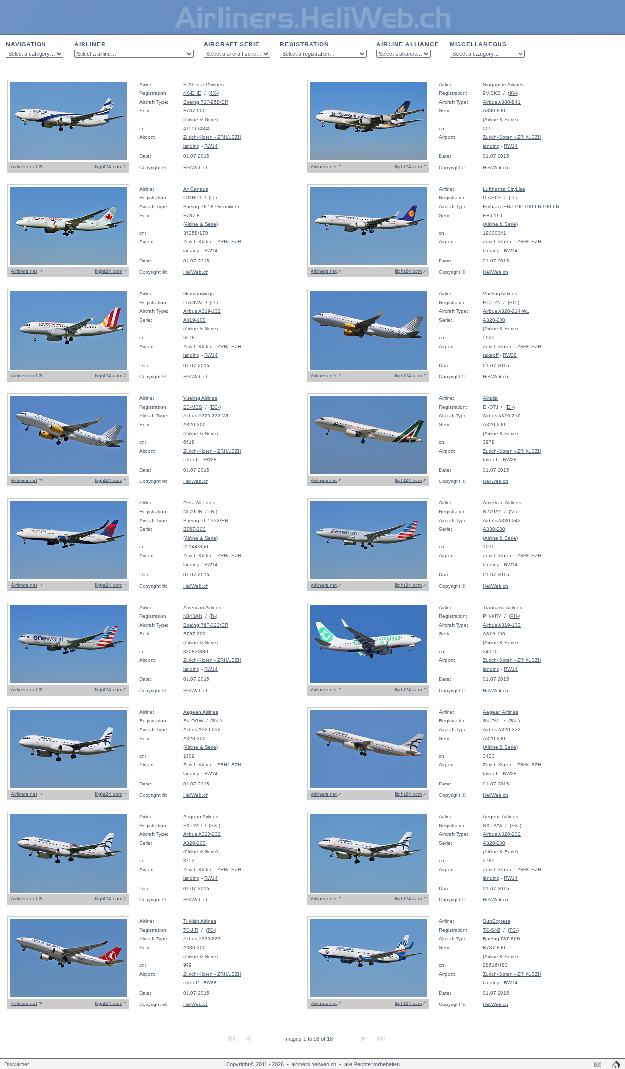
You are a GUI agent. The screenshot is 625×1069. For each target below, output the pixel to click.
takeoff (491, 355)
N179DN (192, 511)
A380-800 (494, 110)
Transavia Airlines (502, 607)
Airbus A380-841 (502, 102)
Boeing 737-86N (501, 938)
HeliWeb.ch (195, 167)
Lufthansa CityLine (504, 189)
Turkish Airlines (199, 921)
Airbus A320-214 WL (506, 311)
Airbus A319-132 (202, 311)
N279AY (492, 511)
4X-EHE (192, 93)
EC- (513, 302)
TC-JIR (190, 930)
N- (213, 511)
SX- (216, 720)
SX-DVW (492, 825)
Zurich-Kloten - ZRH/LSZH (212, 137)
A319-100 (194, 320)
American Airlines (502, 502)
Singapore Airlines (503, 84)
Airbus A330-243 (502, 520)
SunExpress (496, 921)
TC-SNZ (491, 930)
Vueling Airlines (500, 293)
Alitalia (490, 398)
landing (191, 146)
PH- (514, 616)
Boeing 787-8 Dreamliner (211, 206)
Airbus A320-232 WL (206, 415)
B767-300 (194, 529)
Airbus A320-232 (202, 729)
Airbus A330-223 (202, 938)
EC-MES (192, 407)
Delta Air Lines (199, 502)
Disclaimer (16, 1064)
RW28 (510, 355)
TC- (211, 930)
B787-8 (191, 215)
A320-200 (494, 320)
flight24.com (108, 166)
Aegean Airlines (200, 712)
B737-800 (494, 947)
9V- (513, 93)
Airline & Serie (200, 119)
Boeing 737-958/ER (205, 102)
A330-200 (494, 529)
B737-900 (194, 110)
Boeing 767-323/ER (205, 625)
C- (212, 197)
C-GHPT (192, 197)
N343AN (192, 616)
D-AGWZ (193, 302)
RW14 (211, 146)
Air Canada (195, 189)
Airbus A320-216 (502, 415)
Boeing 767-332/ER (205, 520)
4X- (214, 93)
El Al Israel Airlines (203, 84)
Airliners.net (24, 166)
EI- (510, 407)
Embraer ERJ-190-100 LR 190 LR (521, 206)
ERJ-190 (492, 215)
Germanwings (198, 293)
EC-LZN (491, 302)
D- (512, 197)
